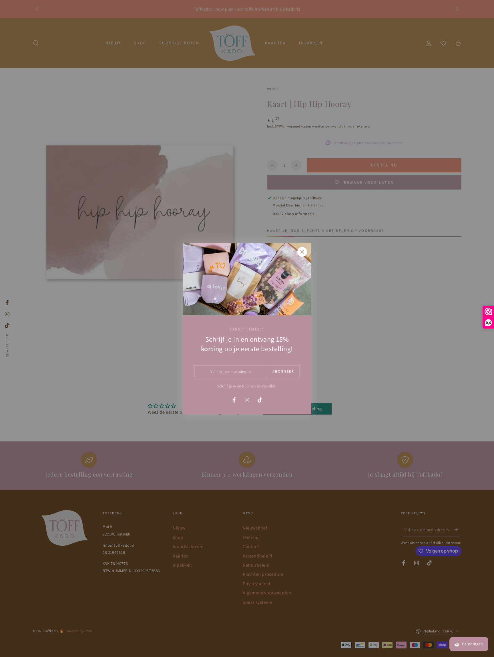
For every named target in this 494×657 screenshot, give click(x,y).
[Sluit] (302, 252)
